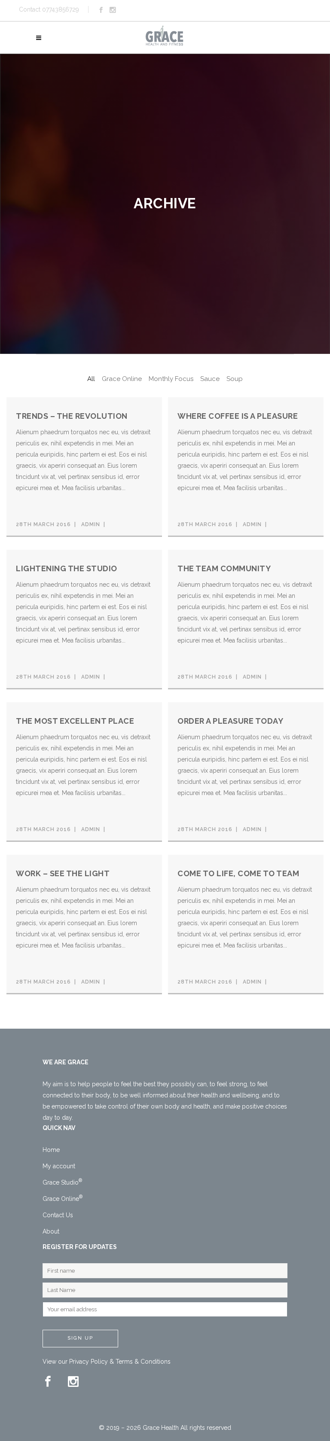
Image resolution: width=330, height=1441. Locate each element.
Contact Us (58, 1215)
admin (90, 524)
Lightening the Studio (66, 568)
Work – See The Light (63, 873)
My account (59, 1166)
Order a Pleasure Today (230, 720)
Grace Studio (62, 1182)
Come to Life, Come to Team (238, 873)
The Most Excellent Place (75, 720)
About (51, 1231)
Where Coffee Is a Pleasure (237, 415)
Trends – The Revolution (72, 415)
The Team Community (224, 568)
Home (51, 1149)
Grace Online (62, 1198)
